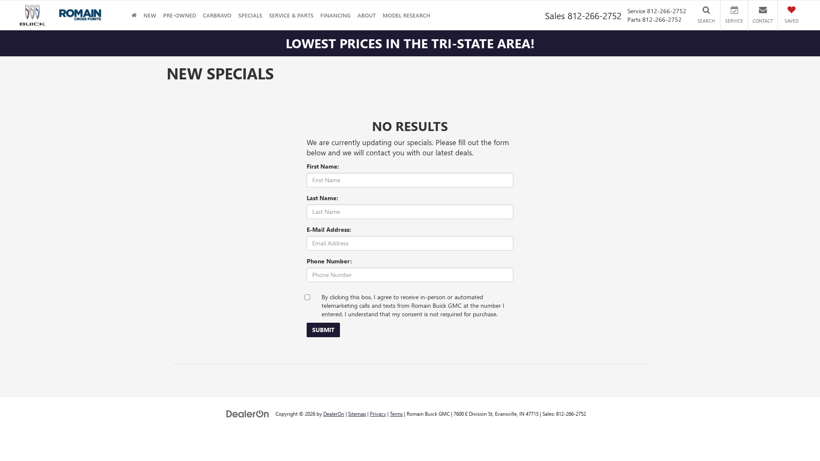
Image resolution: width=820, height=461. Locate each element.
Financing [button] (335, 15)
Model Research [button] (406, 15)
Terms (396, 413)
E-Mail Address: (329, 229)
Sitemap (357, 413)
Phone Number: (329, 261)
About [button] (366, 15)
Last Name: (322, 198)
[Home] (134, 15)
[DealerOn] (247, 413)
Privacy (378, 413)
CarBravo (217, 15)
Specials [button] (250, 15)
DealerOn (333, 413)
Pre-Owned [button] (179, 15)
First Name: (323, 166)
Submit (323, 330)
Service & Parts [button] (291, 15)
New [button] (150, 15)
